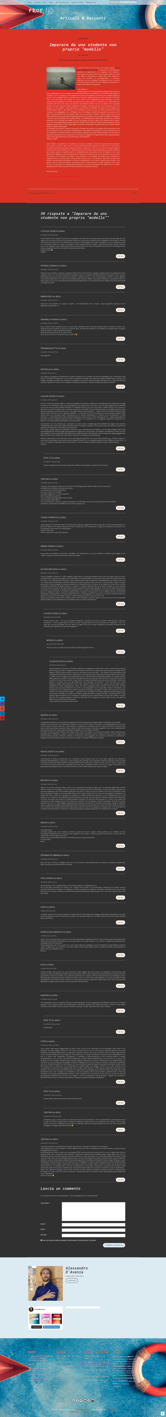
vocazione (117, 1386)
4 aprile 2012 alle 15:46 (48, 968)
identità (134, 1363)
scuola (128, 1378)
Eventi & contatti (77, 2)
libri (130, 1368)
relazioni (120, 1378)
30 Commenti (83, 55)
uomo (133, 1381)
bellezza (121, 1359)
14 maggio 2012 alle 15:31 (49, 1143)
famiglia (129, 1361)
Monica (50, 640)
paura (128, 1373)
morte (132, 1371)
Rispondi (120, 256)
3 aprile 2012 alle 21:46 (48, 936)
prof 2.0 (116, 1375)
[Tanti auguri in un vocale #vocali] (34, 1319)
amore (130, 1356)
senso (134, 1378)
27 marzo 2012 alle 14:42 (49, 483)
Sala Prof (98, 60)
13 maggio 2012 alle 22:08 (50, 1045)
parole (124, 1373)
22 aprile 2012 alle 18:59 (52, 1024)
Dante (131, 1359)
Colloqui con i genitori (80, 60)
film (120, 1364)
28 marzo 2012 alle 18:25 (55, 644)
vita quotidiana (123, 1384)
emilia (43, 822)
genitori (128, 1363)
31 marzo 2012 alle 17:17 (49, 882)
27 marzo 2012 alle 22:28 (49, 550)
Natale (115, 1373)
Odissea (119, 1373)
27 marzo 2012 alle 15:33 (49, 521)
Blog (29, 2)
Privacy (93, 1412)
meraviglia (125, 1371)
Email (43, 1229)
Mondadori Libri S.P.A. (83, 1410)
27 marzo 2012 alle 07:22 (49, 352)
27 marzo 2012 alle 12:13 (49, 400)
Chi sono (37, 2)
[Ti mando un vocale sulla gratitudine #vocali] (45, 1319)
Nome (43, 1224)
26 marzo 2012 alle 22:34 (49, 300)
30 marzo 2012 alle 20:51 (49, 859)
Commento (45, 1203)
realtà (114, 1378)
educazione (122, 1361)
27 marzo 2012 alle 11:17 (49, 373)
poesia (133, 1373)
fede (134, 1361)
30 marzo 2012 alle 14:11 (49, 784)
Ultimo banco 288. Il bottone (96, 1376)
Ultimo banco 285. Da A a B (95, 1380)
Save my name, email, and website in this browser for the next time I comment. (69, 1240)
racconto (134, 1375)
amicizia (123, 1357)
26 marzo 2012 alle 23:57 (49, 323)
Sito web (43, 1235)
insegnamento (119, 1366)
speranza (115, 1381)
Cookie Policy (85, 1412)
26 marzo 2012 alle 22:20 (49, 270)
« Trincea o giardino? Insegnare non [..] (41, 193)
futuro (124, 1363)
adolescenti (116, 1357)
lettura (123, 1368)
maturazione (117, 1371)
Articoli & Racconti (62, 2)
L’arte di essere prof (37, 1374)
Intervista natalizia (65, 1366)
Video (51, 2)
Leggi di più (72, 1280)
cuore (126, 1359)
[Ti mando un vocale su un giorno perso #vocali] (57, 1319)
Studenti (105, 60)
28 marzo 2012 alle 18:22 (49, 719)
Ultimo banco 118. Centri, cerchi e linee (39, 1379)
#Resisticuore (91, 2)
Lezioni (91, 60)
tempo (130, 1381)
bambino (115, 1359)
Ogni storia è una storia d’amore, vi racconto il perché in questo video (66, 1378)
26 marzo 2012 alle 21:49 (49, 235)
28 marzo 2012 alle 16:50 (52, 617)
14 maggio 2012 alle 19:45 (52, 1116)
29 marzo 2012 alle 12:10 (57, 665)
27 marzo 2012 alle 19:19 (52, 462)
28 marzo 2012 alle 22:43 (49, 755)
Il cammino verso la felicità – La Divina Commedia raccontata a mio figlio (40, 1358)
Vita (115, 1383)
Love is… (135, 193)
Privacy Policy (74, 1412)
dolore (115, 1361)
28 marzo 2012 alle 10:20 (49, 573)
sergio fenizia (47, 546)
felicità (116, 1364)
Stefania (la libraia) (50, 855)
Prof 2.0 (83, 11)
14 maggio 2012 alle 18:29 (52, 1095)
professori (126, 1375)
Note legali (111, 1410)
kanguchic (46, 296)
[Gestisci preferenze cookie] (162, 1413)
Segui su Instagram (52, 1327)
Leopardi (134, 1366)
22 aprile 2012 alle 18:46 (49, 999)
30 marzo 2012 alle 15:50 (49, 826)
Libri (44, 2)
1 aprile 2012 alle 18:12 (48, 911)
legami (128, 1366)
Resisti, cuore (34, 1364)
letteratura (116, 1368)
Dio (134, 1359)
